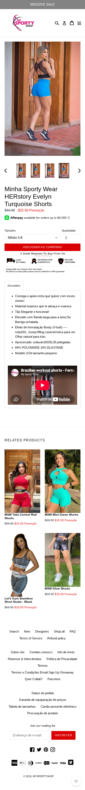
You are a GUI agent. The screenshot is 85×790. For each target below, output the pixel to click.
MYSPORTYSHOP (43, 776)
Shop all (59, 631)
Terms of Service (30, 638)
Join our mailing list (42, 725)
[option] (21, 170)
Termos (43, 665)
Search (14, 631)
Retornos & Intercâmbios (24, 659)
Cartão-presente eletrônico (58, 706)
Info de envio (65, 652)
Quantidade (69, 230)
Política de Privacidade (61, 659)
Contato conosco (41, 652)
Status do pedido (42, 693)
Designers (42, 631)
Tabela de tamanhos (22, 706)
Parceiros (53, 679)
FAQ (73, 631)
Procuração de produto (42, 713)
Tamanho (10, 230)
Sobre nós (18, 652)
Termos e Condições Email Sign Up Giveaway (42, 672)
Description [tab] (14, 285)
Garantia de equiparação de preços (42, 699)
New (27, 631)
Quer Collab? (33, 679)
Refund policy (56, 638)
